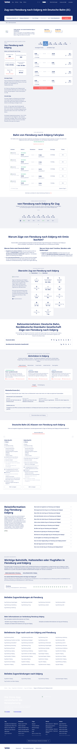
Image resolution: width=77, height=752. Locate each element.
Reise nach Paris (63, 727)
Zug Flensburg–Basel (26, 648)
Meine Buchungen (53, 2)
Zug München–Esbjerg (61, 651)
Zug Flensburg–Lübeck (43, 605)
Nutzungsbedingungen (28, 748)
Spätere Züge (62, 188)
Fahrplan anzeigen (10, 73)
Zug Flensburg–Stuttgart (27, 640)
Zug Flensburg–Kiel (60, 605)
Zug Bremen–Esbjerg (43, 659)
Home (5, 688)
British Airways (35, 727)
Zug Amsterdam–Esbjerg (27, 656)
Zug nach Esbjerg (28, 688)
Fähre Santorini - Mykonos (52, 723)
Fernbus (16, 2)
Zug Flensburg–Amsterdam (44, 642)
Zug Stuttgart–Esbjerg (43, 653)
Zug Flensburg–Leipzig (9, 651)
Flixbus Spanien (22, 725)
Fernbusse (20, 721)
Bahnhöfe (7, 731)
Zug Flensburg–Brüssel (9, 648)
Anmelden (71, 2)
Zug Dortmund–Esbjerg (9, 661)
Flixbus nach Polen (22, 723)
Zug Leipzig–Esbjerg (25, 659)
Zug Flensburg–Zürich (61, 642)
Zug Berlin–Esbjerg (42, 651)
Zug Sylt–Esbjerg (59, 664)
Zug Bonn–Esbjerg (25, 661)
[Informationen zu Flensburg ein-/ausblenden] (70, 587)
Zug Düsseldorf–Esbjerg (9, 656)
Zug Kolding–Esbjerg (26, 678)
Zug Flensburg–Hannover (61, 645)
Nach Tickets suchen (10, 58)
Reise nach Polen (63, 729)
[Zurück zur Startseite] (8, 2)
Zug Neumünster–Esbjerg (44, 664)
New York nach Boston (10, 729)
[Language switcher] (45, 2)
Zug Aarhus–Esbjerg (8, 664)
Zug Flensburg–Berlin (60, 602)
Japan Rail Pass (62, 723)
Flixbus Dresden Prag (23, 727)
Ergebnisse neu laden (37, 144)
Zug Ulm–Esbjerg (42, 661)
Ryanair (33, 723)
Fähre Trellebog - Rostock (52, 729)
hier (51, 193)
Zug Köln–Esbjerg (60, 653)
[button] (36, 18)
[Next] (70, 43)
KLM (33, 731)
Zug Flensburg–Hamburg (10, 607)
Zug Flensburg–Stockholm (44, 602)
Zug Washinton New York (11, 725)
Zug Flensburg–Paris (43, 637)
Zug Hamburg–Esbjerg (9, 653)
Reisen (61, 721)
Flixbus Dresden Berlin (23, 729)
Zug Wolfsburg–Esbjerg (61, 661)
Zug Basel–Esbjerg (8, 659)
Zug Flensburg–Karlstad (26, 602)
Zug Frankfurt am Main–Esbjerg (28, 653)
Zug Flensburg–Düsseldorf (10, 642)
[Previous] (20, 216)
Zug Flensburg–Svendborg (10, 605)
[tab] (39, 47)
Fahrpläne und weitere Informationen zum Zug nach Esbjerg (18, 623)
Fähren (24, 2)
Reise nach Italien (63, 731)
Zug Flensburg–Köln (43, 640)
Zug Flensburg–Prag (26, 605)
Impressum (18, 748)
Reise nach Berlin (63, 725)
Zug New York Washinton (11, 723)
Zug (13, 2)
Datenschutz (38, 748)
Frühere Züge (15, 188)
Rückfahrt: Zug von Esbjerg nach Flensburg (14, 621)
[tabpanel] (38, 462)
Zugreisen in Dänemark (17, 688)
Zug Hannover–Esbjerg (61, 656)
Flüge (21, 2)
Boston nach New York (10, 727)
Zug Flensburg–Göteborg (27, 651)
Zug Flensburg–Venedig (43, 648)
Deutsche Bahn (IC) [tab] (38, 432)
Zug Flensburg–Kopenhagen (10, 602)
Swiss (33, 729)
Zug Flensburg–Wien (60, 640)
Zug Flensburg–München (27, 637)
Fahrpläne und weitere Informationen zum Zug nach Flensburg (53, 621)
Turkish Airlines (35, 725)
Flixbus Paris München (23, 731)
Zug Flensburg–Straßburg (61, 648)
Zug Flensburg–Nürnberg (10, 645)
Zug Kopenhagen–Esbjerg (44, 656)
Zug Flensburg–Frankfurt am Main (12, 640)
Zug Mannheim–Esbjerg (61, 659)
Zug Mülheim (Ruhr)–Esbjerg (27, 664)
